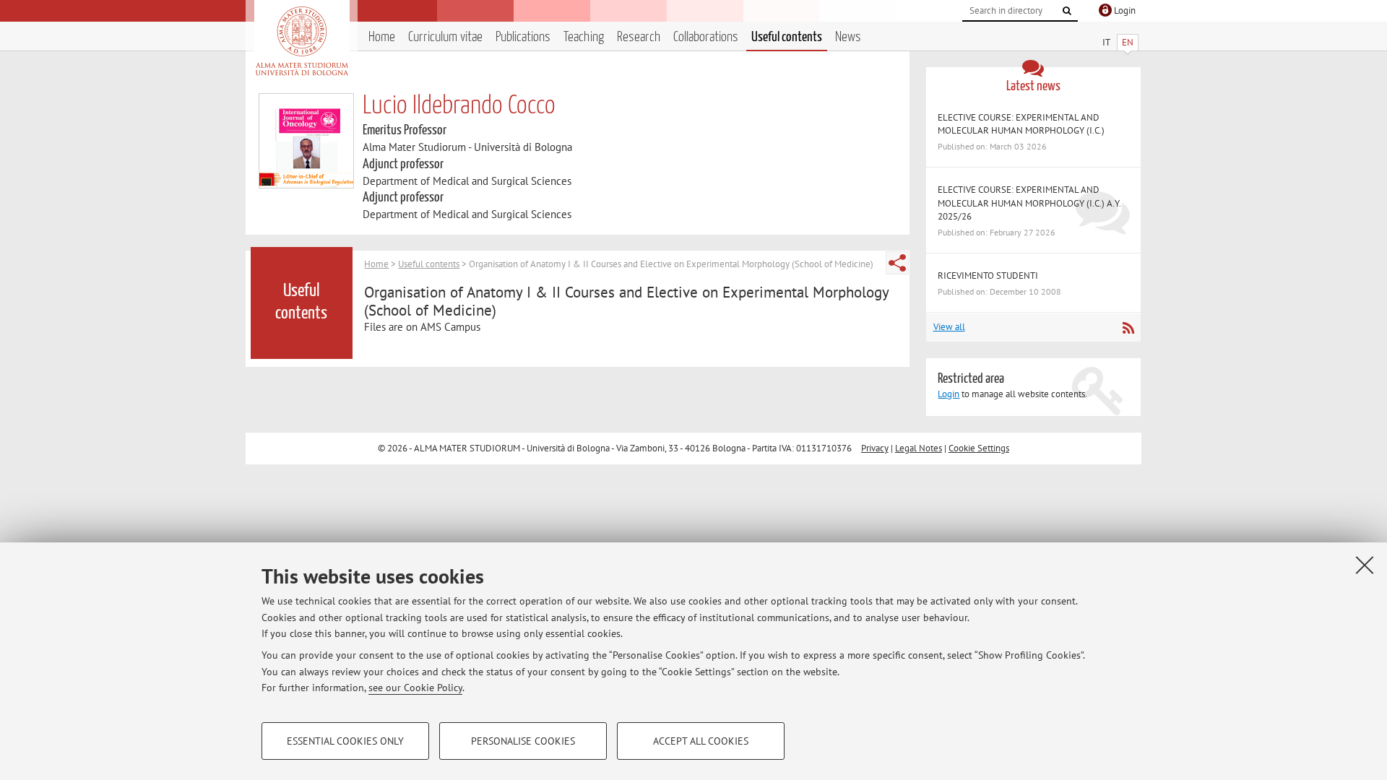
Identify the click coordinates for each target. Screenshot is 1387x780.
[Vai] (1067, 11)
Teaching (583, 37)
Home (381, 37)
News (848, 37)
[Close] (1364, 564)
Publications (523, 37)
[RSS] (1128, 328)
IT (1106, 42)
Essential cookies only (345, 741)
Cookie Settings (979, 448)
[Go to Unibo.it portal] (302, 41)
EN (1127, 42)
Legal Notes (918, 448)
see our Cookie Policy (415, 687)
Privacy (875, 448)
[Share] (897, 262)
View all (949, 327)
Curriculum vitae (445, 37)
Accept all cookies (700, 741)
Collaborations (705, 37)
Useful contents (786, 37)
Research (638, 37)
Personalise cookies (523, 741)
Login (948, 394)
